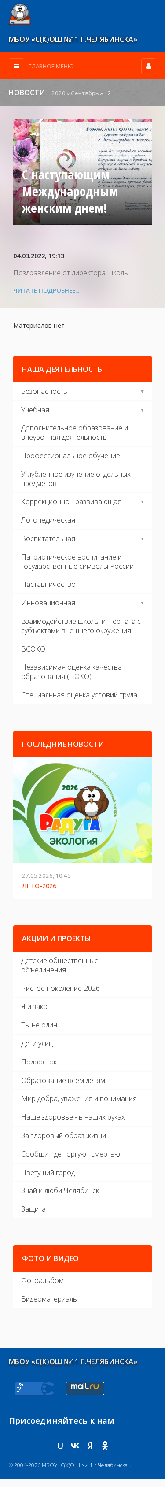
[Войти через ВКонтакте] (75, 1445)
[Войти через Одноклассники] (105, 1445)
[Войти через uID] (60, 1445)
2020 (58, 93)
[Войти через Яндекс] (90, 1445)
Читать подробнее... (46, 290)
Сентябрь (85, 93)
